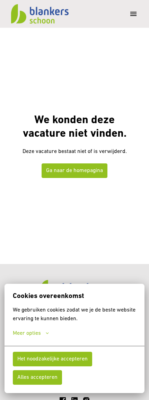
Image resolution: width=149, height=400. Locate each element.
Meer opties (27, 333)
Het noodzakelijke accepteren (52, 359)
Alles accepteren (37, 377)
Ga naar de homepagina (74, 170)
